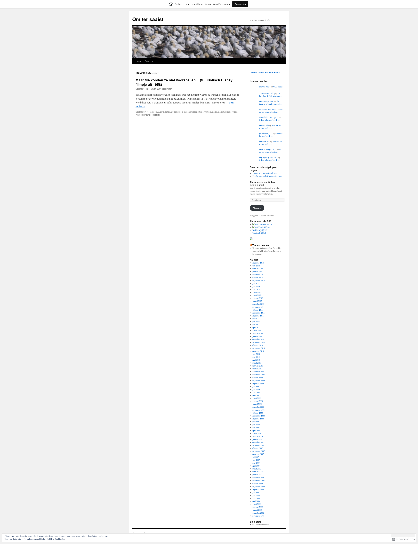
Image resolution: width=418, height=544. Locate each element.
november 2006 (258, 480)
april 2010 (256, 359)
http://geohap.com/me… (268, 157)
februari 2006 (257, 507)
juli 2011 (255, 318)
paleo (214, 111)
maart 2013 (256, 292)
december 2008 (258, 407)
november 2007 (258, 445)
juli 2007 (255, 457)
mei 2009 (256, 392)
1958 (157, 111)
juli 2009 (255, 386)
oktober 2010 (257, 345)
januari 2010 (257, 368)
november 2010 (258, 342)
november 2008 (258, 409)
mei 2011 (256, 324)
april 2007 (256, 465)
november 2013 (258, 274)
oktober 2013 (257, 277)
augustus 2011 (258, 315)
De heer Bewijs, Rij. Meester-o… (270, 94)
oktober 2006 (257, 483)
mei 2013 (256, 289)
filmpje (208, 111)
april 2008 (256, 430)
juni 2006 (256, 495)
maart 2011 (256, 330)
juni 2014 (256, 265)
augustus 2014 (258, 262)
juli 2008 (255, 421)
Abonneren (257, 207)
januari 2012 (257, 301)
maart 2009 (256, 398)
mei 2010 (256, 357)
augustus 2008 (258, 418)
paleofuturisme (225, 111)
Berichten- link (259, 230)
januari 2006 (257, 510)
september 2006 (258, 486)
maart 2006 (256, 504)
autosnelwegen (190, 111)
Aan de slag (240, 4)
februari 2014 (257, 268)
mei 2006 (256, 498)
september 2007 (258, 451)
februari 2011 (257, 333)
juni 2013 (256, 286)
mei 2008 (256, 427)
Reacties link (259, 233)
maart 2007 (256, 468)
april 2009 (256, 395)
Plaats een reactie (152, 114)
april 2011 (256, 327)
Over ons (149, 61)
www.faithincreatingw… (268, 117)
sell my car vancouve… (268, 109)
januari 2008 (257, 439)
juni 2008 (256, 424)
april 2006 (256, 501)
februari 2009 (257, 401)
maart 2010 (256, 362)
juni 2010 (256, 354)
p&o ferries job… (266, 133)
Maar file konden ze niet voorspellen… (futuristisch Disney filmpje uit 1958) (184, 82)
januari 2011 (257, 336)
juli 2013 (255, 283)
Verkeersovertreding (267, 93)
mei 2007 (256, 462)
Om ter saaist (147, 19)
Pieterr (169, 88)
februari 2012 (257, 298)
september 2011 (258, 312)
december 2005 (258, 512)
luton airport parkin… (267, 149)
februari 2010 (257, 365)
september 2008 (258, 415)
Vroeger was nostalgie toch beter (265, 173)
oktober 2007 (257, 448)
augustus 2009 (258, 383)
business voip (264, 141)
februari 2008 (257, 436)
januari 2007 (257, 474)
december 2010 (258, 339)
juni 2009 (256, 389)
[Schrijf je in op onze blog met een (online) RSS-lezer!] (261, 227)
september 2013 (258, 280)
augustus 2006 (258, 489)
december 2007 (258, 442)
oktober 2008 (257, 412)
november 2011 (258, 307)
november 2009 (258, 374)
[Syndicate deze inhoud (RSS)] (251, 245)
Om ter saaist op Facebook (265, 72)
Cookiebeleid (60, 539)
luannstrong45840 (266, 101)
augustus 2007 (258, 454)
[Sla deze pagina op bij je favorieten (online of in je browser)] (263, 224)
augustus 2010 (258, 351)
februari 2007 (257, 471)
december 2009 (258, 371)
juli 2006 (255, 492)
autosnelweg (177, 111)
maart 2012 (256, 295)
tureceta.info (264, 125)
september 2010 (258, 348)
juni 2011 (256, 321)
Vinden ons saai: (261, 245)
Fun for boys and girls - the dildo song (267, 176)
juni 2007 (256, 460)
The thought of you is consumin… (270, 102)
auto (162, 111)
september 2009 (258, 380)
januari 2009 (257, 404)
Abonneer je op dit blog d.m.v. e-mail (263, 183)
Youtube (139, 114)
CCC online (277, 86)
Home (138, 61)
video (235, 111)
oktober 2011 (257, 309)
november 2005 (258, 515)
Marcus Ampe (264, 86)
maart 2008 (256, 433)
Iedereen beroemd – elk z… (270, 110)
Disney (201, 111)
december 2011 (258, 304)
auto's (167, 111)
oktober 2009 (257, 377)
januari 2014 (257, 271)
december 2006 (258, 477)
